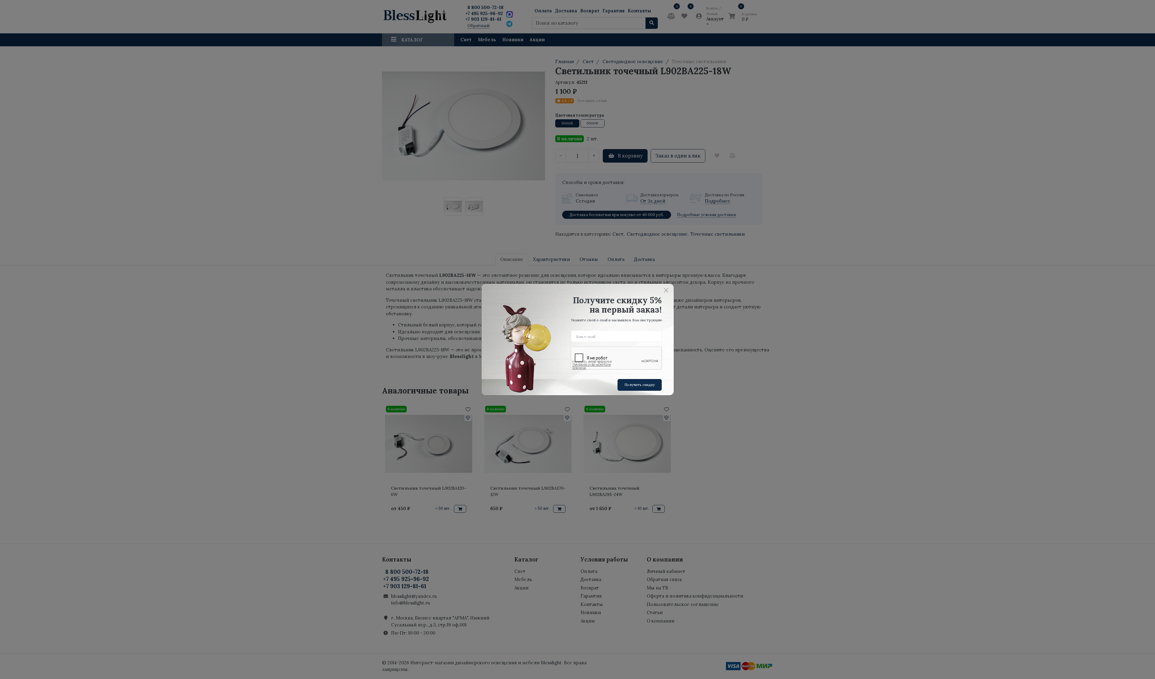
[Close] (666, 290)
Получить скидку (639, 384)
